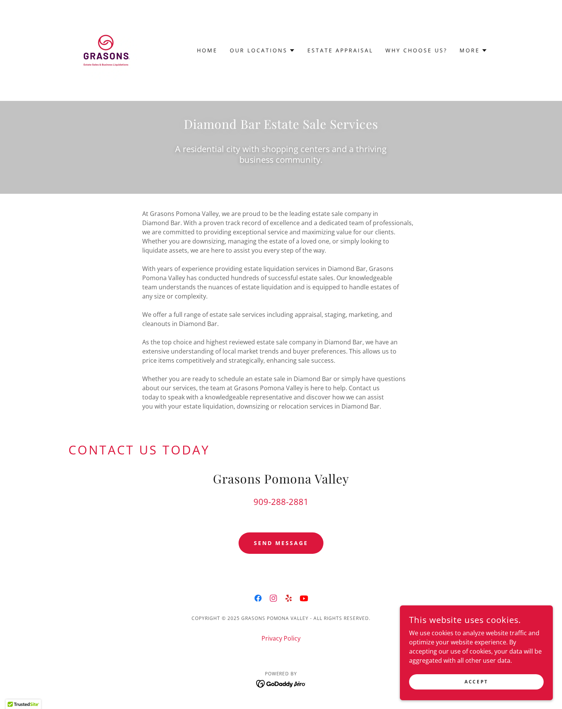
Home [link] (207, 50)
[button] (262, 50)
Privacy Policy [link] (281, 638)
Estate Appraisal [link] (340, 50)
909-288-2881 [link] (281, 501)
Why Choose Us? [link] (416, 50)
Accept (476, 681)
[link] (106, 49)
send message (281, 543)
